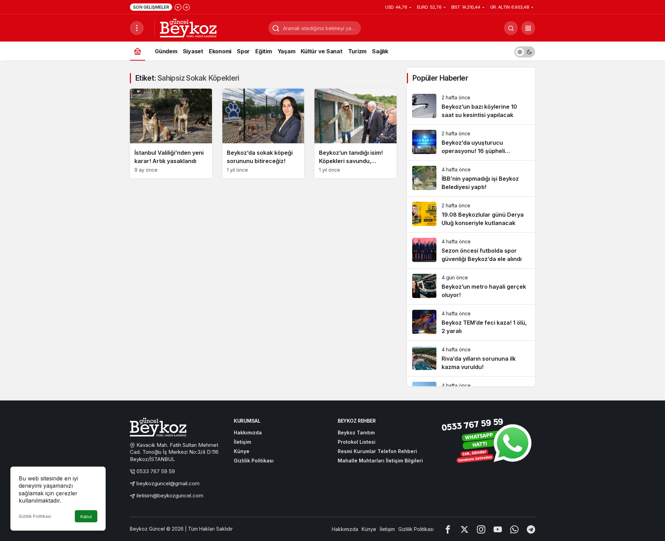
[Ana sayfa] (137, 51)
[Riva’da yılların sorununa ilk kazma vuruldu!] (471, 358)
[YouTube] (498, 529)
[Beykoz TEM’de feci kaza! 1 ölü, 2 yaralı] (471, 322)
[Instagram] (481, 529)
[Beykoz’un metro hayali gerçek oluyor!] (471, 286)
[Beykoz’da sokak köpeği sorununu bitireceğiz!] (263, 133)
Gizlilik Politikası (35, 516)
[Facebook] (448, 529)
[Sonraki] (186, 7)
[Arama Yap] (511, 28)
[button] (528, 28)
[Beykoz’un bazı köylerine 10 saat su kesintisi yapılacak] (471, 106)
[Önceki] (178, 7)
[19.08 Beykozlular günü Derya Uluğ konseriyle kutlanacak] (471, 214)
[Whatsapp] (514, 529)
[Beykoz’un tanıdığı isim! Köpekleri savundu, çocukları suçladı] (355, 133)
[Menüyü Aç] (137, 28)
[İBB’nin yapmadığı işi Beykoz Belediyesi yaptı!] (471, 178)
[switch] (524, 51)
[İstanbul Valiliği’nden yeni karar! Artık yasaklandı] (171, 133)
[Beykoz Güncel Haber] (188, 27)
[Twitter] (464, 529)
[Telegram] (531, 529)
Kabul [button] (86, 516)
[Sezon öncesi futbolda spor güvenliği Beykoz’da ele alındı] (471, 250)
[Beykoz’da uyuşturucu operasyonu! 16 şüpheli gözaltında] (471, 142)
